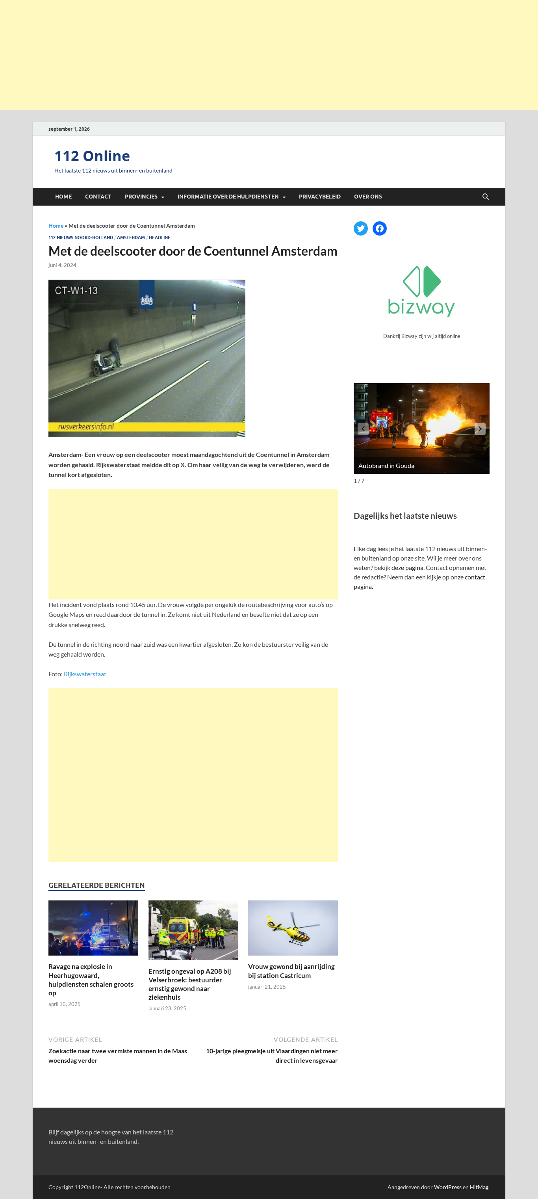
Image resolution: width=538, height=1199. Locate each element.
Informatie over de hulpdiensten (228, 196)
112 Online (92, 155)
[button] (480, 429)
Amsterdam (131, 237)
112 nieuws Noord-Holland (80, 237)
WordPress (448, 1187)
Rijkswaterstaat (85, 673)
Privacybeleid (320, 196)
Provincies (141, 196)
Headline (160, 237)
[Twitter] (361, 228)
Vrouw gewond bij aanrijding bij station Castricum (291, 970)
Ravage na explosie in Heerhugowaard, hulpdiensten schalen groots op (91, 979)
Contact (98, 196)
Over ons (368, 196)
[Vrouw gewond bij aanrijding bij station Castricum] (293, 930)
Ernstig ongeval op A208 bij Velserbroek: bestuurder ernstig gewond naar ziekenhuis (189, 984)
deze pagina (407, 567)
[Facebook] (380, 228)
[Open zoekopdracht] (486, 197)
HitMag (479, 1187)
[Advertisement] (269, 55)
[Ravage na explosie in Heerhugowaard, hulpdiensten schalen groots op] (93, 930)
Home (63, 196)
